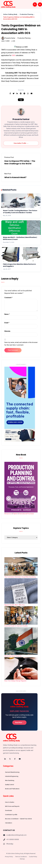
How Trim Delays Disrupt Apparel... (15, 681)
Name (7, 314)
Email (6, 323)
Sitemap (22, 859)
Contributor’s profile (11, 814)
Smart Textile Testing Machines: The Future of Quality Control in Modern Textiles (20, 211)
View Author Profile (21, 143)
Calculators (8, 823)
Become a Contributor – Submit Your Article (18, 818)
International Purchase (26, 514)
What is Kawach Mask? (15, 177)
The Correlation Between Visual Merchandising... (20, 577)
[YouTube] (20, 759)
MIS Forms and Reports (12, 806)
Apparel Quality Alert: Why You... (14, 605)
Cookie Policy (33, 856)
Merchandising (9, 780)
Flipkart (15, 514)
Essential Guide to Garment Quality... (16, 626)
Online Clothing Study (10, 14)
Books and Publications (12, 788)
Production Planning (26, 14)
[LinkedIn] (5, 759)
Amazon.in (8, 514)
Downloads (8, 810)
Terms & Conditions (21, 856)
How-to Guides (9, 802)
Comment (8, 297)
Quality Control (9, 784)
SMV (13, 55)
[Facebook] (15, 759)
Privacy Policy (9, 856)
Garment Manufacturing (12, 772)
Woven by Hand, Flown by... (13, 656)
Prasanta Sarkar (10, 38)
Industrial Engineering (11, 776)
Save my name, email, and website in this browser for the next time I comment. (21, 343)
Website (7, 331)
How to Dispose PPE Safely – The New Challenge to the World (19, 162)
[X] (10, 759)
